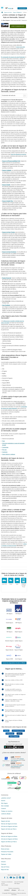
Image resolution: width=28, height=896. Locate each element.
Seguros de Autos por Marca (8, 829)
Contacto (3, 808)
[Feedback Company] (6, 765)
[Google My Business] (6, 759)
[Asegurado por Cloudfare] (5, 778)
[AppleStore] (19, 747)
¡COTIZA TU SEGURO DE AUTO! (17, 26)
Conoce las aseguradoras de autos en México (14, 662)
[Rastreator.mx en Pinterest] (20, 877)
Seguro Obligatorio (14, 736)
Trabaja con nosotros (6, 811)
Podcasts (3, 864)
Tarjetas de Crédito (6, 854)
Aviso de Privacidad (18, 881)
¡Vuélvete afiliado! (6, 813)
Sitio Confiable (5, 806)
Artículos (6, 730)
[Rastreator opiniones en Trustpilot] (12, 783)
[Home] (2, 12)
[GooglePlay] (9, 747)
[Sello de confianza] (14, 778)
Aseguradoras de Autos (18, 730)
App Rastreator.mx (14, 741)
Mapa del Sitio (5, 869)
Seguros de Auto (5, 821)
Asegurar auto (10, 733)
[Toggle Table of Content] (23, 95)
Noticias (19, 733)
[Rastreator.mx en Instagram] (17, 877)
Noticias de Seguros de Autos (9, 823)
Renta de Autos (5, 849)
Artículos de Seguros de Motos (9, 839)
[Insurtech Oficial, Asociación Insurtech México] (19, 783)
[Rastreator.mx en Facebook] (5, 877)
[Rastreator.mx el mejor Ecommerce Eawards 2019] (23, 778)
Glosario (3, 861)
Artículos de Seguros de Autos (9, 826)
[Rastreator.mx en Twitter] (8, 877)
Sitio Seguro (4, 803)
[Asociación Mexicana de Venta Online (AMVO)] (14, 788)
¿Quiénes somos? (6, 798)
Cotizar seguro (22, 8)
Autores (3, 800)
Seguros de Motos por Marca (9, 841)
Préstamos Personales (7, 851)
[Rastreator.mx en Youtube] (11, 877)
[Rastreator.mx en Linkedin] (14, 877)
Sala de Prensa (5, 867)
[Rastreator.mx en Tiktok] (23, 877)
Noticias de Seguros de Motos (9, 836)
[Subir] (25, 893)
